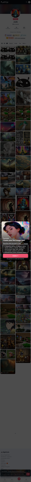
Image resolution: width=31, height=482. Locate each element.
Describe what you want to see (12, 243)
